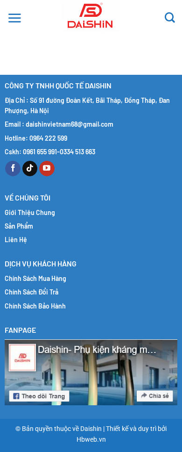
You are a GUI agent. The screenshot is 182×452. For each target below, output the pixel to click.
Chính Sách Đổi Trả (31, 292)
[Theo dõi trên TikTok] (30, 169)
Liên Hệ (16, 240)
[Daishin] (91, 16)
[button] (14, 16)
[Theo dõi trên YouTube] (47, 169)
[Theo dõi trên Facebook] (13, 169)
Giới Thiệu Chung (30, 212)
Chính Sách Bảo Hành (35, 306)
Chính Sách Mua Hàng (35, 278)
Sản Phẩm (19, 226)
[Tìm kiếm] (170, 16)
